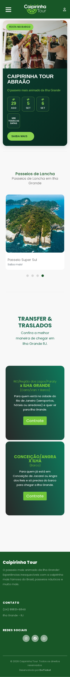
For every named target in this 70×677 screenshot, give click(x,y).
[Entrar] (65, 10)
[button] (27, 276)
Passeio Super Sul (22, 259)
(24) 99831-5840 (14, 609)
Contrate (35, 420)
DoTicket (45, 670)
